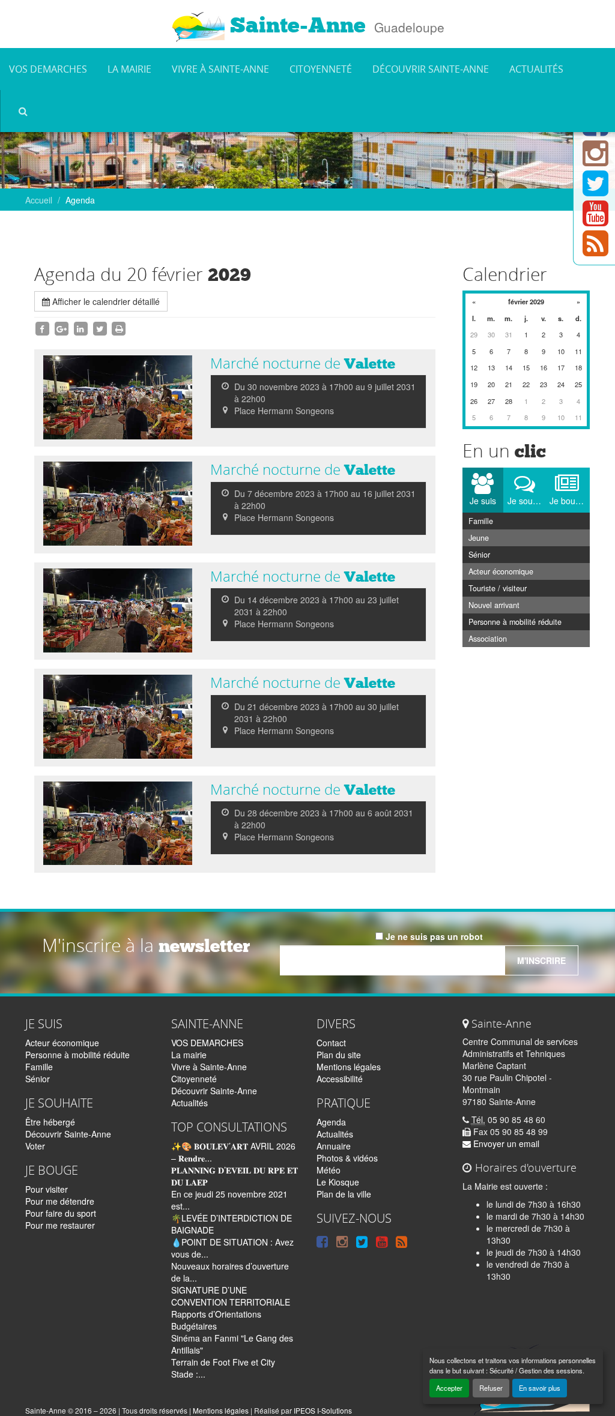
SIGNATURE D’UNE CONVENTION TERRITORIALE (230, 1296)
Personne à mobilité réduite (515, 621)
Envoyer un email (505, 1143)
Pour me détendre (59, 1201)
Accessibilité (340, 1079)
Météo (329, 1170)
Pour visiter (46, 1189)
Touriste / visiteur (497, 588)
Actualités (536, 69)
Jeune (478, 537)
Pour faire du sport (60, 1213)
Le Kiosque (338, 1182)
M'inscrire (541, 960)
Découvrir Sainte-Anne (430, 69)
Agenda (331, 1122)
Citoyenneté (320, 69)
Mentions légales (349, 1067)
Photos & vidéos (347, 1158)
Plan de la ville (344, 1194)
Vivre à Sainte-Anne (220, 69)
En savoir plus (539, 1388)
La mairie (129, 69)
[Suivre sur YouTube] (595, 220)
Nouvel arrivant (494, 605)
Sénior (479, 554)
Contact (331, 1043)
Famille (480, 521)
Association (487, 638)
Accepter (449, 1388)
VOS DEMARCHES (48, 69)
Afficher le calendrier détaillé (105, 301)
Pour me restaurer (60, 1225)
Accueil (38, 200)
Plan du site (339, 1055)
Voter (35, 1146)
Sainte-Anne (295, 25)
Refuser (491, 1388)
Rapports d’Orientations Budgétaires (216, 1320)
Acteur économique (500, 571)
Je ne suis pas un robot (433, 936)
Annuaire (334, 1146)
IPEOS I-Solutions (323, 1410)
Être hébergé (50, 1122)
